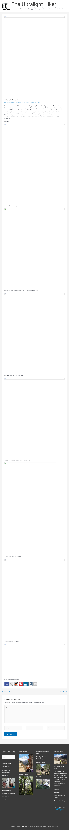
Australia (18, 102)
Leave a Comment (9, 102)
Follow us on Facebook (8, 793)
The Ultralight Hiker (33, 4)
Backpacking (25, 102)
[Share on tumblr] (30, 684)
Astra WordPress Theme (51, 826)
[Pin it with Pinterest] (21, 684)
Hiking (32, 102)
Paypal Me (57, 792)
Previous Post (7, 692)
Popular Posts (23, 751)
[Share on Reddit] (16, 684)
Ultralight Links (58, 751)
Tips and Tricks (23, 774)
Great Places (40, 777)
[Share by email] (35, 684)
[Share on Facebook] (6, 684)
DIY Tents (5, 775)
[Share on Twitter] (11, 684)
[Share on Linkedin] (25, 684)
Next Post (63, 692)
